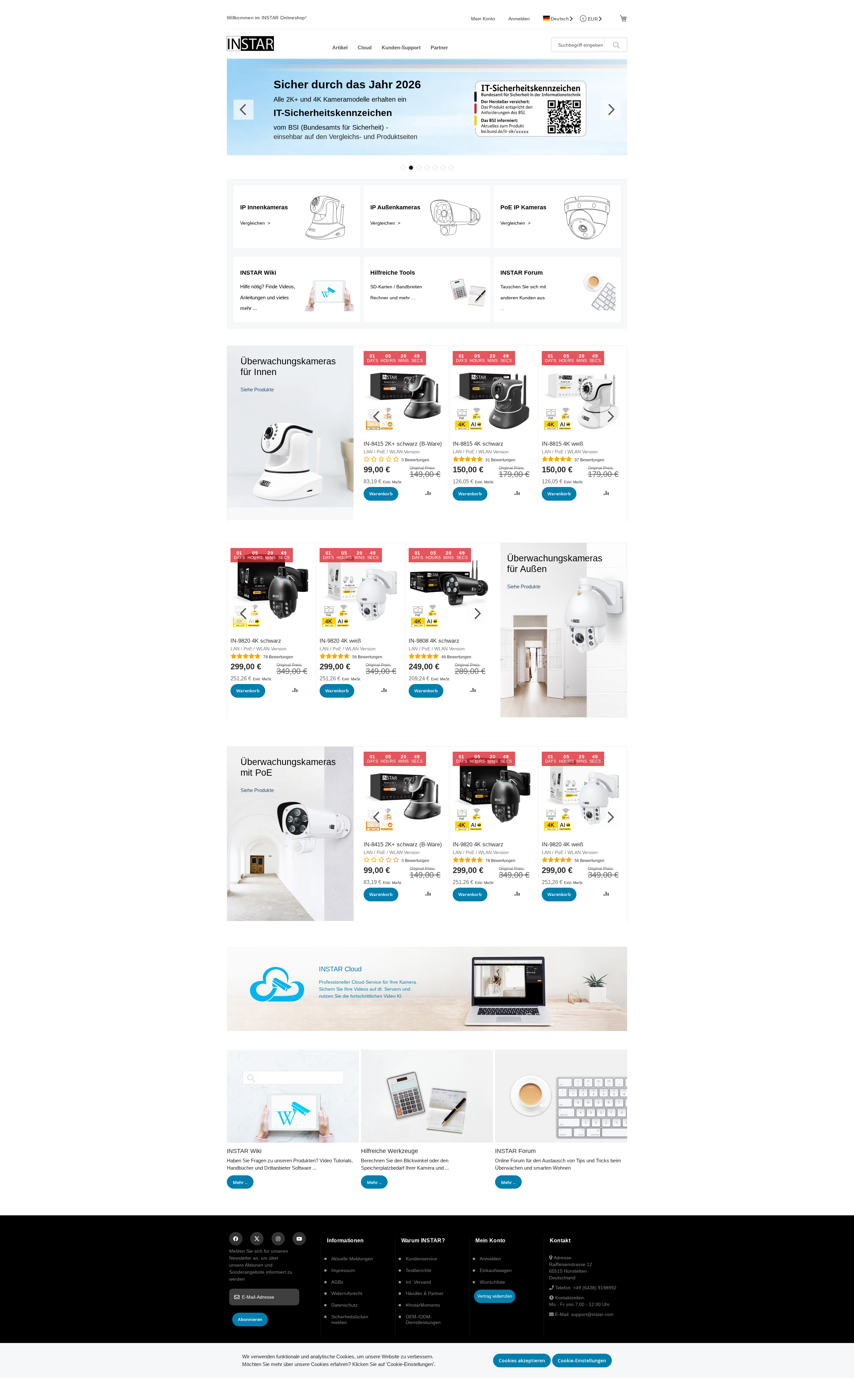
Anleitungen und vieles (264, 297)
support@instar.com (592, 1314)
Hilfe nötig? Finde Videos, (267, 286)
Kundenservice (421, 1258)
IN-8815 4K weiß (562, 444)
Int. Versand (418, 1282)
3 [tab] (419, 167)
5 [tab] (435, 167)
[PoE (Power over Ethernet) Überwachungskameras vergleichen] (290, 919)
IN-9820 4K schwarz (256, 641)
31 (500, 460)
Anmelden (519, 18)
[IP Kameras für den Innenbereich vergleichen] (290, 518)
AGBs (337, 1282)
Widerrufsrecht (346, 1293)
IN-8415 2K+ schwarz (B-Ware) (403, 444)
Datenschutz (344, 1305)
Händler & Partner (425, 1293)
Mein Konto (483, 18)
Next (610, 110)
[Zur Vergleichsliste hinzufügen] (428, 493)
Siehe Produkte (257, 389)
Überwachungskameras (288, 762)
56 (367, 657)
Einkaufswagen (496, 1270)
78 (278, 657)
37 (589, 460)
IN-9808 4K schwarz (434, 641)
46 (456, 657)
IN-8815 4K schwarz (478, 444)
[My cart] (622, 18)
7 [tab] (451, 167)
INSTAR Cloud (340, 969)
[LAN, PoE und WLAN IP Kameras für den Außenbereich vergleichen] (563, 715)
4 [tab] (427, 167)
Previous (244, 110)
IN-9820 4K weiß (340, 641)
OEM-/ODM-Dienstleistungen (423, 1319)
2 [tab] (411, 167)
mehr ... (248, 308)
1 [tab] (403, 167)
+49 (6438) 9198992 (594, 1287)
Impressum (343, 1270)
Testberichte (418, 1270)
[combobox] (589, 45)
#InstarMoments (423, 1305)
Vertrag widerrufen (494, 1296)
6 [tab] (443, 167)
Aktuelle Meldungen (352, 1258)
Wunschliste (492, 1282)
